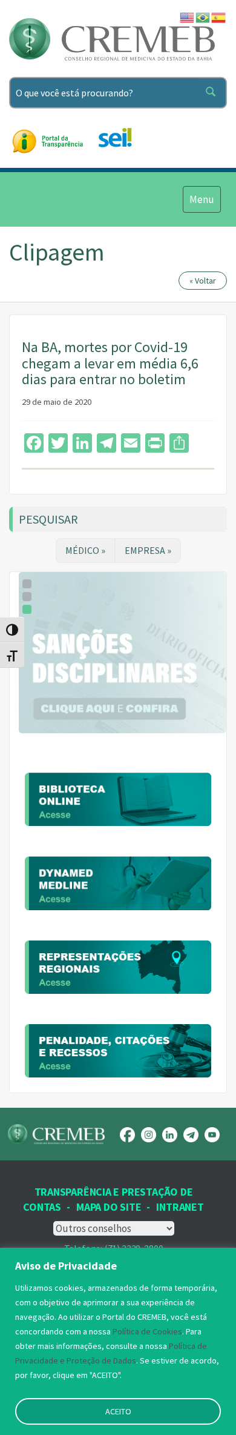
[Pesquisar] (213, 92)
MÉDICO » (85, 550)
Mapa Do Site (108, 1207)
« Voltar (202, 280)
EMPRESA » (148, 550)
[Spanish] (219, 16)
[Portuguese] (203, 16)
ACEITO (118, 1411)
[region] (118, 1341)
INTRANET (179, 1207)
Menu (201, 199)
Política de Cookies (147, 1331)
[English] (187, 16)
